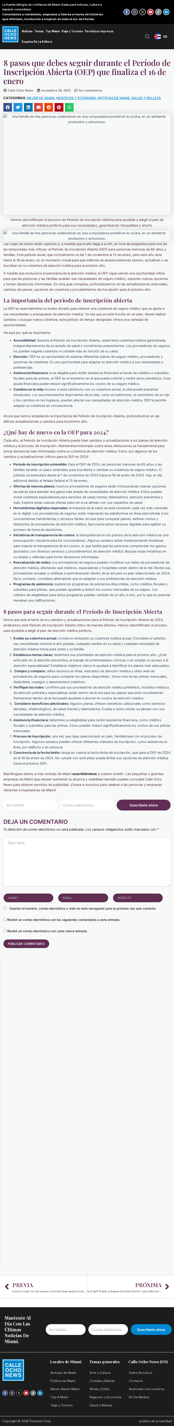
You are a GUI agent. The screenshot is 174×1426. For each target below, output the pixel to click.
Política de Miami (63, 1381)
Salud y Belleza (146, 98)
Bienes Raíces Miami (65, 1389)
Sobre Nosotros (140, 1373)
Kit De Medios (139, 1397)
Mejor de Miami (40, 98)
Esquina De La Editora (37, 42)
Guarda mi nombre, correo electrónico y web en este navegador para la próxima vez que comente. (83, 908)
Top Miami (53, 31)
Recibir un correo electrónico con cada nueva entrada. (47, 931)
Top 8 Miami (59, 1397)
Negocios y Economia (76, 98)
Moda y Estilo (100, 1389)
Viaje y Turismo (72, 31)
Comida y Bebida (102, 1381)
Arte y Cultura (100, 1373)
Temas (39, 31)
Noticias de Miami (114, 98)
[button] (7, 107)
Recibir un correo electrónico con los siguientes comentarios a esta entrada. (63, 920)
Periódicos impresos (99, 31)
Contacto (136, 1381)
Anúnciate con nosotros (146, 1389)
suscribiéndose (84, 774)
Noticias (27, 31)
